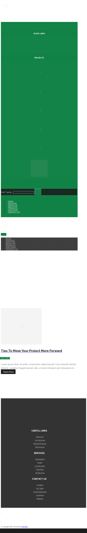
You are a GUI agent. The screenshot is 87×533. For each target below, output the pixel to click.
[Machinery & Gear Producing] (39, 92)
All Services (40, 473)
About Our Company (40, 47)
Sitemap (40, 499)
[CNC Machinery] (39, 73)
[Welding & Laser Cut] (39, 150)
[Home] (14, 530)
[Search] (38, 192)
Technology (40, 447)
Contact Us (40, 41)
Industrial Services (40, 45)
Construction (40, 466)
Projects (40, 43)
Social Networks (39, 492)
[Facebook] (3, 256)
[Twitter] (16, 256)
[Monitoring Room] (39, 169)
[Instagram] (12, 256)
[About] (43, 530)
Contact (40, 485)
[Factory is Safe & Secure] (39, 111)
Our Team (40, 488)
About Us (40, 437)
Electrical (40, 469)
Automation (40, 459)
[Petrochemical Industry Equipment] (39, 131)
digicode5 (25, 527)
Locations (40, 495)
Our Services (40, 440)
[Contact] (72, 530)
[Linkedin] (7, 256)
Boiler (40, 463)
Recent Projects (40, 444)
